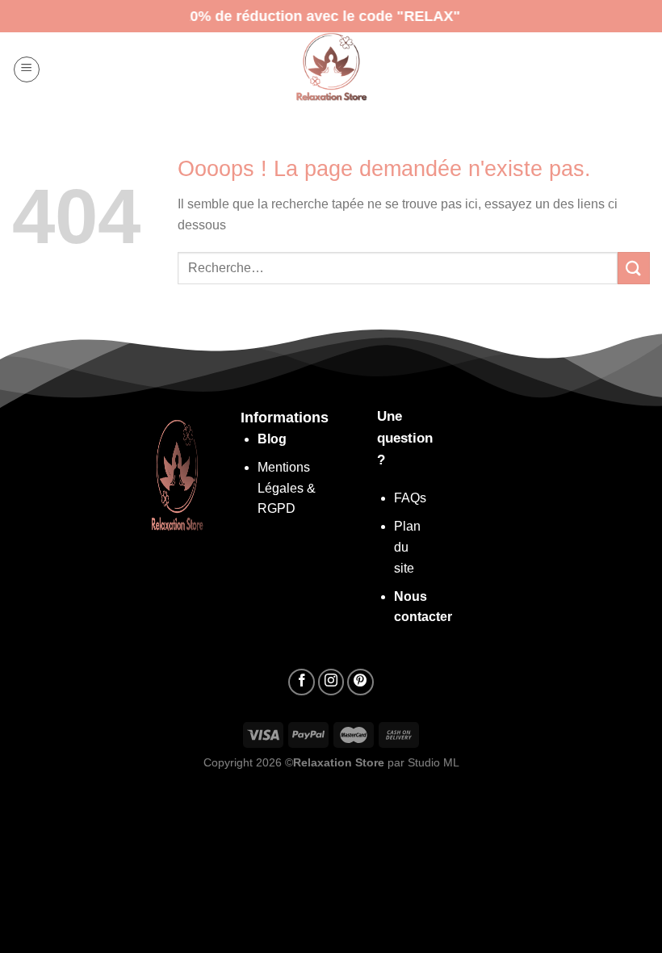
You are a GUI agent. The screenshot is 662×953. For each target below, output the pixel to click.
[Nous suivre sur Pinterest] (360, 682)
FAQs (410, 498)
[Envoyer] (634, 267)
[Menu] (27, 69)
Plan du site (407, 546)
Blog (272, 439)
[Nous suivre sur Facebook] (301, 682)
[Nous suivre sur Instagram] (331, 682)
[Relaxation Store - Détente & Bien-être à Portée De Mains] (331, 69)
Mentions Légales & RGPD (287, 487)
